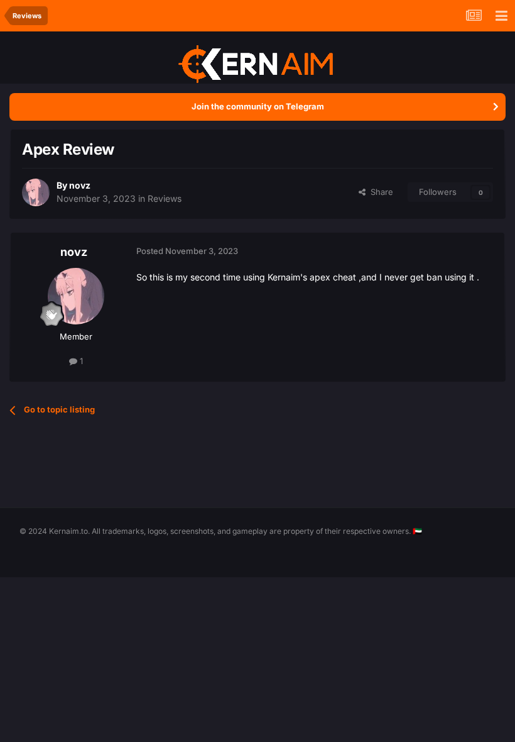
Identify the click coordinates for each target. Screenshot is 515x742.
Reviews (165, 198)
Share (379, 192)
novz (79, 185)
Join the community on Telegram (258, 106)
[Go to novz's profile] (36, 192)
